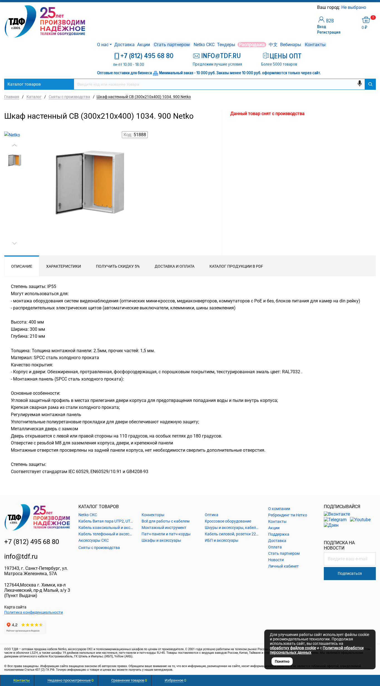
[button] (14, 145)
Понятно (282, 661)
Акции (143, 44)
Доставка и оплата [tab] (174, 266)
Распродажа (252, 44)
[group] (89, 197)
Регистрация (328, 32)
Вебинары (290, 44)
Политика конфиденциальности (33, 612)
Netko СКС (204, 44)
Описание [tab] (21, 266)
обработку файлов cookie (293, 648)
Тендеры (226, 44)
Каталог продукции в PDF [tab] (236, 266)
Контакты (315, 44)
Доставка (124, 44)
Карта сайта (15, 607)
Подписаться (350, 573)
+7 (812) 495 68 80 (147, 55)
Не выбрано (354, 7)
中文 (273, 44)
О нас (102, 44)
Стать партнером (172, 44)
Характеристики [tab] (63, 266)
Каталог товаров (24, 84)
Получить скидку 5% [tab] (118, 266)
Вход (321, 26)
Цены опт (286, 56)
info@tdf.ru (21, 556)
